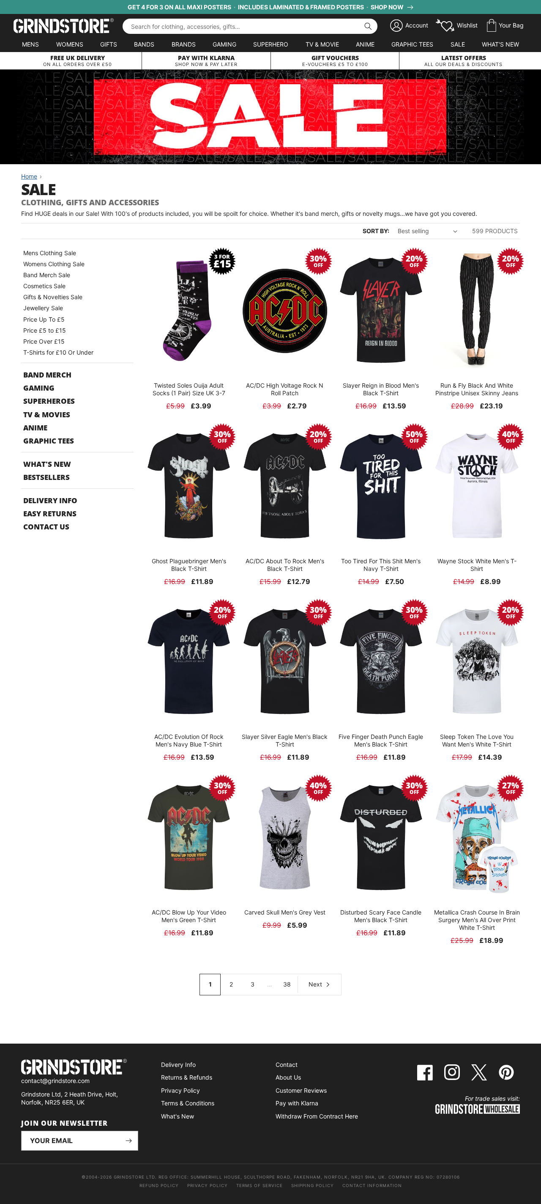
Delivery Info (50, 500)
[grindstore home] (79, 1068)
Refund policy (159, 1185)
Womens (69, 44)
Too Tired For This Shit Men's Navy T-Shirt (381, 564)
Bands (144, 44)
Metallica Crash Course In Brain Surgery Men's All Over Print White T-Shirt (477, 920)
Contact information (372, 1185)
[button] (505, 26)
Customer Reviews (301, 1090)
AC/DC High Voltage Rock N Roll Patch (284, 389)
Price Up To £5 (44, 319)
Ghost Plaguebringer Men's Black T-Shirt (189, 564)
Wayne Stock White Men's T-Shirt (476, 564)
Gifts (108, 44)
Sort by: (376, 230)
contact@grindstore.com (55, 1080)
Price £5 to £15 (44, 330)
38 (287, 984)
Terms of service (259, 1185)
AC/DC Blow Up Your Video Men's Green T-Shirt (189, 916)
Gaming (224, 44)
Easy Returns (50, 513)
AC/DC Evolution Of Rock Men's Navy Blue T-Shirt (189, 740)
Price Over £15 (44, 341)
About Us (288, 1077)
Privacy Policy (180, 1090)
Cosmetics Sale (44, 285)
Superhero (270, 44)
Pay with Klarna (297, 1103)
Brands (184, 44)
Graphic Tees (412, 44)
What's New (500, 44)
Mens (30, 44)
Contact (287, 1064)
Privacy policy (207, 1185)
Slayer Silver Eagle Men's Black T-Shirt (285, 740)
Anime (365, 44)
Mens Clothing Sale (49, 252)
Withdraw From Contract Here (317, 1116)
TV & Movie (322, 44)
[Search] (368, 26)
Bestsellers (46, 477)
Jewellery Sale (43, 307)
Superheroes (49, 401)
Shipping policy (312, 1185)
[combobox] (250, 26)
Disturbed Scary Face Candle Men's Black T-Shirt (380, 916)
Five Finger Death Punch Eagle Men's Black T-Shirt (381, 740)
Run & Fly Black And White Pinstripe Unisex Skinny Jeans (476, 389)
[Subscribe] (128, 1141)
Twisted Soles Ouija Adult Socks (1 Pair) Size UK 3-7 (189, 389)
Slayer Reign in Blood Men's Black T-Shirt (381, 389)
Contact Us (46, 527)
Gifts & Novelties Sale (52, 296)
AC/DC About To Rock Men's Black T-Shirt (285, 564)
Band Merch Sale (46, 274)
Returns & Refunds (186, 1077)
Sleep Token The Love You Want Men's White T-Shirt (477, 740)
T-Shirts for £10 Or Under (58, 352)
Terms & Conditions (187, 1103)
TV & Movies (46, 414)
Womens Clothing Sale (54, 263)
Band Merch (47, 375)
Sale (458, 44)
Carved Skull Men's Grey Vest (284, 912)
